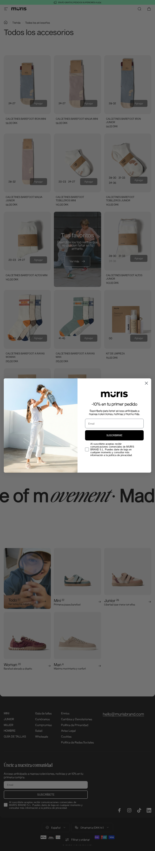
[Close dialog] (146, 383)
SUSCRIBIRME (114, 435)
